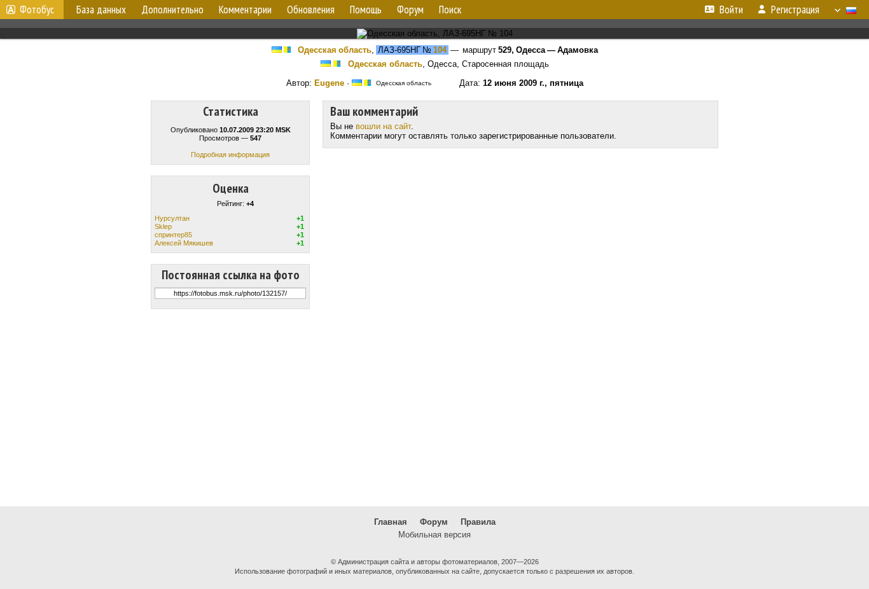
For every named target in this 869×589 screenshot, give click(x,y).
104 (440, 50)
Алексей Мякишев (184, 243)
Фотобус (37, 10)
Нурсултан (172, 218)
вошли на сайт (383, 126)
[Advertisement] (434, 408)
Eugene (329, 83)
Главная (390, 522)
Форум (434, 522)
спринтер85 (173, 235)
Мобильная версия (434, 534)
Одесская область (335, 50)
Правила (478, 522)
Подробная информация (230, 154)
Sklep (163, 226)
